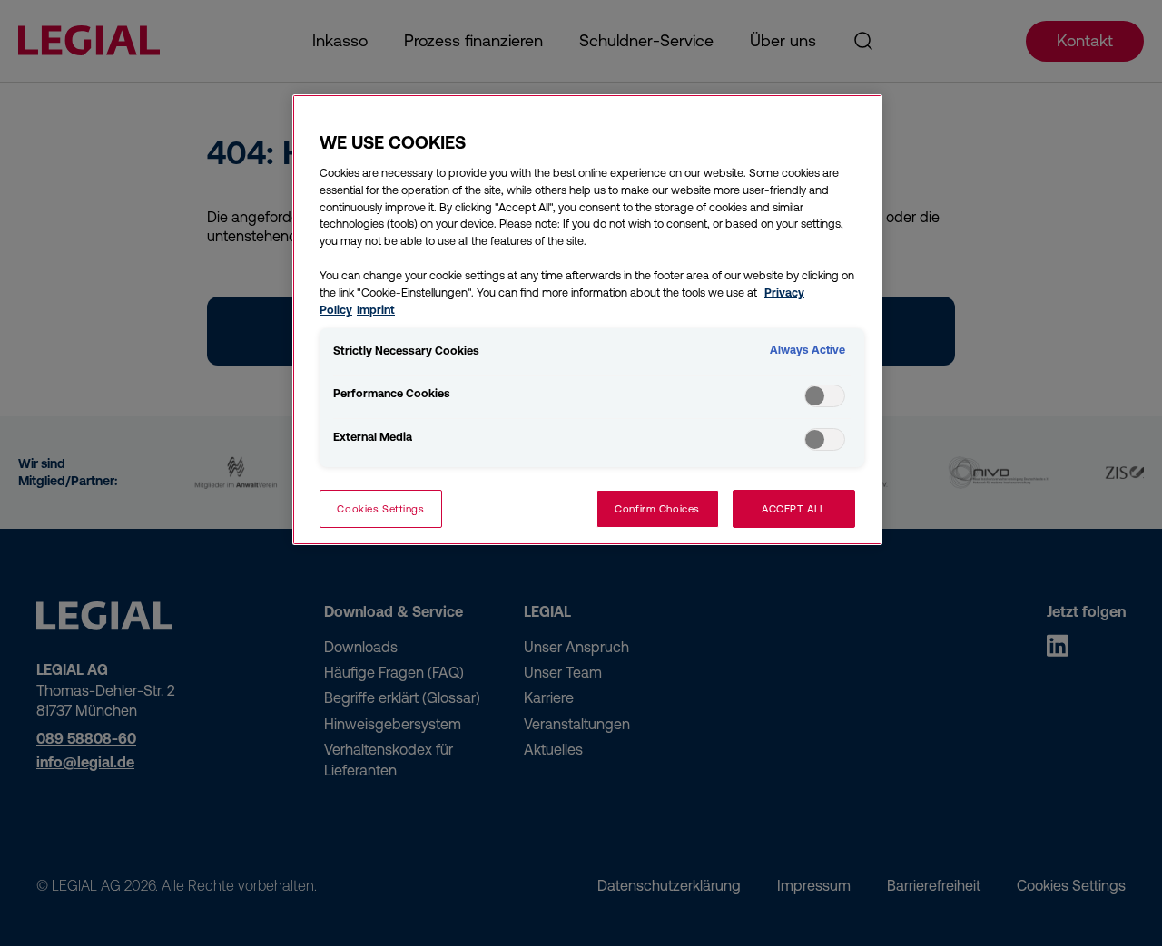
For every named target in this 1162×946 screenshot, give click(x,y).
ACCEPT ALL (794, 508)
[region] (587, 319)
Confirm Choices (657, 508)
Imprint (376, 310)
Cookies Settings (380, 508)
